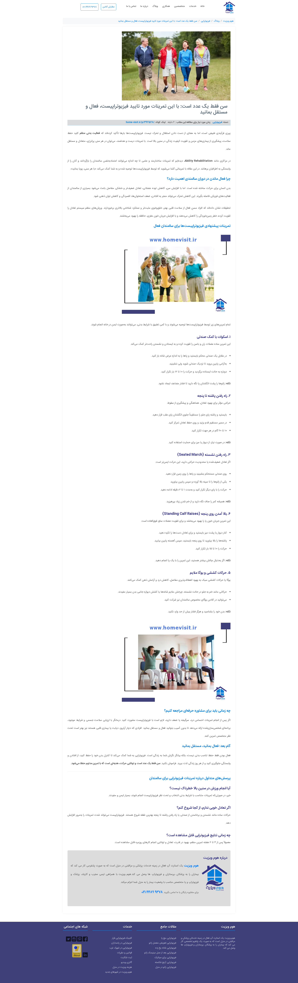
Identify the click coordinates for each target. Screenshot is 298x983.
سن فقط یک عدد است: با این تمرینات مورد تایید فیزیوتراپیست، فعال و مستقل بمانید (157, 21)
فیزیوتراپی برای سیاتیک (165, 957)
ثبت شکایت (126, 957)
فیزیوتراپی (205, 21)
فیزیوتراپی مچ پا (168, 938)
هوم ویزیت (228, 21)
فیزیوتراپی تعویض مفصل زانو (162, 943)
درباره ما (144, 6)
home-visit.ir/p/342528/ (140, 122)
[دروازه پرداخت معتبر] (76, 950)
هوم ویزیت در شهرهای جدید (118, 972)
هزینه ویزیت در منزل (122, 967)
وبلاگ (155, 6)
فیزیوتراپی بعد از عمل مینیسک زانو (160, 952)
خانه (202, 6)
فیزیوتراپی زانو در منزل (165, 967)
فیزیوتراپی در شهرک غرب (120, 948)
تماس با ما (131, 6)
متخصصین (179, 6)
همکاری (166, 6)
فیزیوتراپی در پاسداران (121, 943)
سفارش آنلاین (109, 7)
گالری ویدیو (126, 962)
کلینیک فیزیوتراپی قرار (122, 938)
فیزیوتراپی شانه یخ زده (165, 948)
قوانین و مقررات (124, 952)
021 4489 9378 (89, 7)
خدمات (192, 6)
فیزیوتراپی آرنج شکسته (165, 962)
